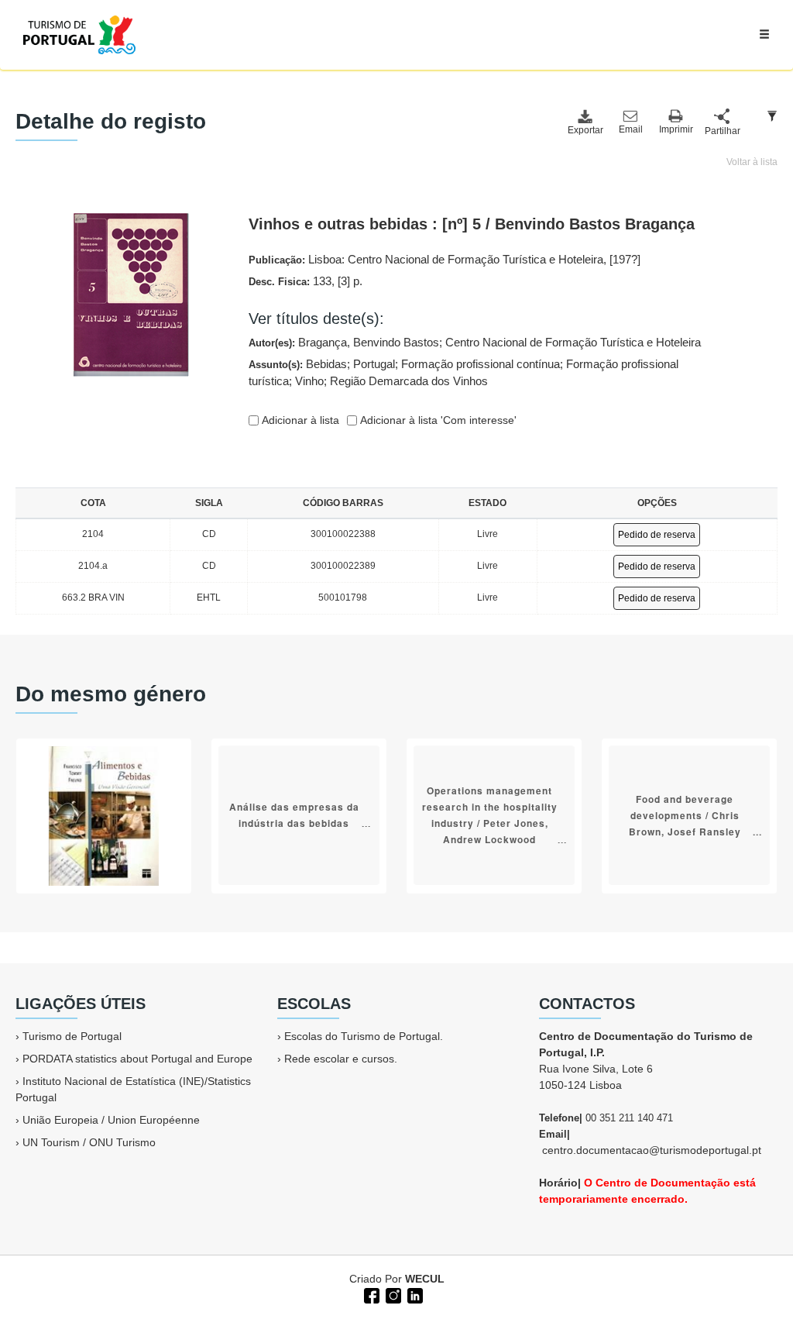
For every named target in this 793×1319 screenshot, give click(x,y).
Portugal (374, 363)
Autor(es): (475, 342)
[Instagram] (392, 1294)
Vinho (309, 380)
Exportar (585, 130)
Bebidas (326, 363)
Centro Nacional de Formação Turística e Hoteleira (573, 342)
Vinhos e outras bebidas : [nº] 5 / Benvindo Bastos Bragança (472, 223)
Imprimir (676, 129)
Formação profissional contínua (480, 363)
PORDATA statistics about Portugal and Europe (137, 1058)
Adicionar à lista (299, 420)
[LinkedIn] (413, 1294)
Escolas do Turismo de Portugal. (363, 1036)
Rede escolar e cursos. (340, 1058)
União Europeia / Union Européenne (111, 1120)
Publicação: (444, 259)
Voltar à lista (752, 162)
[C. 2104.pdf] (131, 294)
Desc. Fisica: (305, 281)
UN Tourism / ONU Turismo (89, 1142)
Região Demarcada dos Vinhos (409, 380)
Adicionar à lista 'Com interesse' (437, 420)
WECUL (425, 1279)
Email (631, 129)
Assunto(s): (463, 372)
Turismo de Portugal (72, 1036)
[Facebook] (370, 1294)
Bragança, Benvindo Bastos (368, 342)
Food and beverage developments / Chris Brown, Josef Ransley (685, 814)
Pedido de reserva (656, 534)
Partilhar (722, 131)
